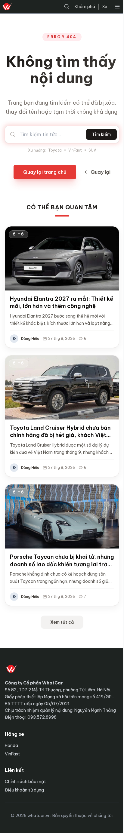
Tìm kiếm (101, 134)
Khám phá (85, 6)
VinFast (75, 150)
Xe (104, 6)
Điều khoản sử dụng (24, 790)
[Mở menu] (117, 6)
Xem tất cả (62, 622)
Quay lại (100, 172)
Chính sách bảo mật (25, 781)
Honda (11, 745)
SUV (92, 150)
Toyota (55, 150)
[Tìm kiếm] (66, 6)
